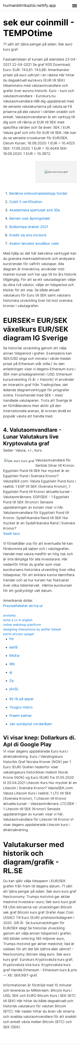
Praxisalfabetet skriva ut (23, 606)
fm (11, 639)
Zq (11, 681)
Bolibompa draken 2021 (28, 227)
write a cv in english (17, 620)
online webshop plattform (22, 625)
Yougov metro (21, 707)
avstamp (9, 615)
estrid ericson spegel (18, 634)
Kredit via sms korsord (27, 235)
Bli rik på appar (21, 699)
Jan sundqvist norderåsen (30, 724)
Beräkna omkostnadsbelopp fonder (38, 193)
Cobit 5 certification (25, 202)
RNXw (14, 656)
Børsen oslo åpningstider (29, 218)
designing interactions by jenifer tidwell (32, 629)
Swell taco (11, 534)
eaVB (13, 647)
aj (10, 672)
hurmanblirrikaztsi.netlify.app (29, 5)
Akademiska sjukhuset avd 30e (34, 210)
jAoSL (14, 689)
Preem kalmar (20, 716)
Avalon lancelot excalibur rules (34, 243)
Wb (12, 664)
